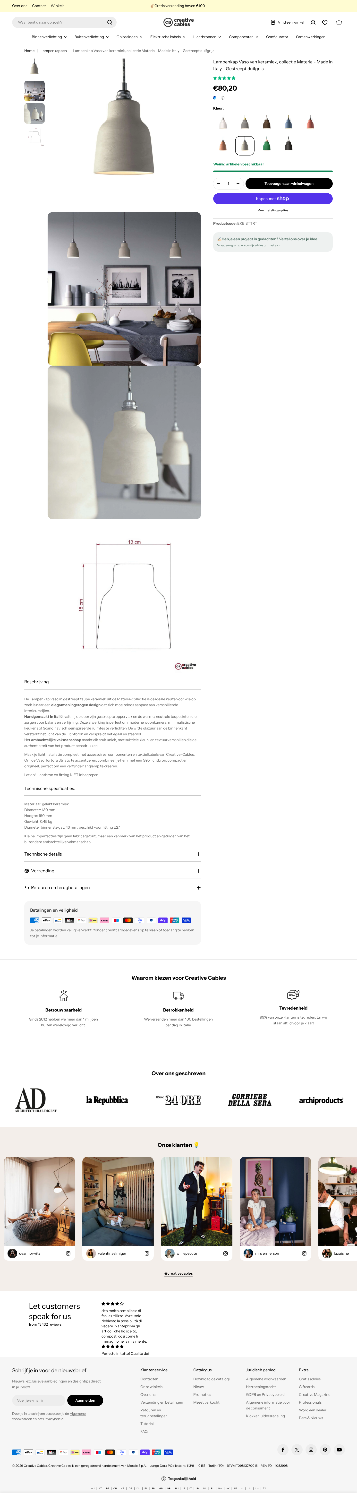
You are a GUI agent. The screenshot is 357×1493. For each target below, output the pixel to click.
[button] (224, 78)
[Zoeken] (110, 22)
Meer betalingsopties (273, 210)
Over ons (19, 5)
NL (204, 1488)
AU (92, 1488)
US (257, 1488)
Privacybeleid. (53, 1419)
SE (235, 1488)
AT (100, 1488)
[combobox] (64, 22)
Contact (39, 5)
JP (197, 1488)
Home (29, 50)
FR (153, 1488)
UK (249, 1488)
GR (161, 1488)
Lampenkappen (54, 50)
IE (184, 1488)
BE (107, 1488)
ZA (264, 1488)
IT (190, 1488)
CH (115, 1488)
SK (228, 1488)
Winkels (57, 5)
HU (176, 1488)
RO (220, 1488)
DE (130, 1488)
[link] (35, 1100)
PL (212, 1488)
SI (242, 1488)
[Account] (313, 22)
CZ (122, 1488)
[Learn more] (222, 98)
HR (169, 1488)
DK (138, 1488)
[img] (126, 1303)
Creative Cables (35, 1465)
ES (145, 1488)
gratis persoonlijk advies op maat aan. (255, 245)
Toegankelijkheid (182, 1478)
